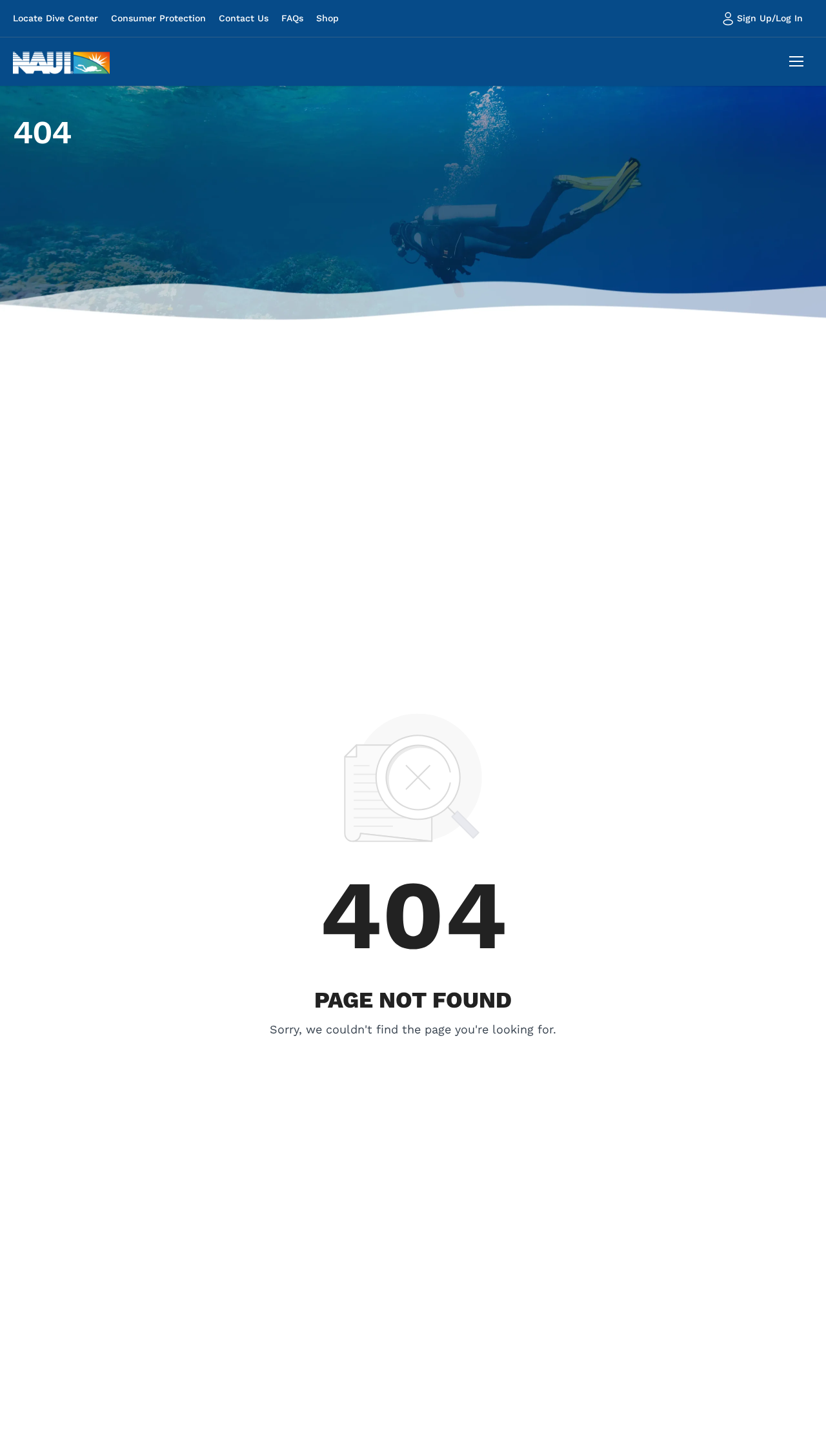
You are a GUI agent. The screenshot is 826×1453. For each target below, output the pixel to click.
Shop (327, 18)
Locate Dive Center (55, 18)
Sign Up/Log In (770, 18)
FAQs (292, 18)
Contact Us (243, 18)
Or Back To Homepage (413, 1047)
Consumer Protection (158, 18)
